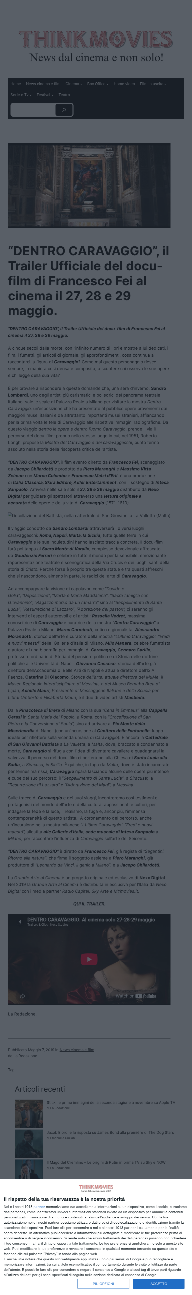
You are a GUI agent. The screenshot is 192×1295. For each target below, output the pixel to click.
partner (39, 1206)
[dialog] (96, 1237)
